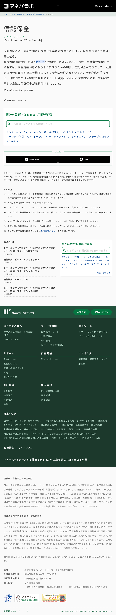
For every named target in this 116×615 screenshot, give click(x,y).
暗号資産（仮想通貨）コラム (93, 359)
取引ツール (85, 326)
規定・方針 (10, 413)
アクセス (8, 399)
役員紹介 (8, 395)
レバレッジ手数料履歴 (52, 344)
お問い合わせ (10, 376)
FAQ (6, 372)
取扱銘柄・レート (50, 331)
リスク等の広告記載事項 (53, 429)
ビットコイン (79, 136)
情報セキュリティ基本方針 (65, 438)
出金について (10, 363)
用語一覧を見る (103, 273)
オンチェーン (13, 132)
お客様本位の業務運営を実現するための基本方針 (69, 420)
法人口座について (50, 359)
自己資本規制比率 (50, 390)
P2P (28, 136)
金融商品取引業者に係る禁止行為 (20, 429)
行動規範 (102, 420)
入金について (10, 359)
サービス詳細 (49, 326)
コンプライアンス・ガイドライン (20, 424)
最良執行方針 (90, 429)
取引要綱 (45, 340)
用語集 (82, 363)
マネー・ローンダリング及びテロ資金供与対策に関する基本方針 (64, 433)
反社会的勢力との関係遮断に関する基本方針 (26, 438)
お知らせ (81, 312)
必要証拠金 (46, 336)
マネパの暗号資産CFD (19, 333)
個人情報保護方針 (49, 424)
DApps (27, 132)
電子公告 (45, 399)
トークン (39, 136)
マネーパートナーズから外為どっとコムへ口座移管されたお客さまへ (44, 459)
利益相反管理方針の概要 (16, 433)
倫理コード (74, 429)
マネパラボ (8, 14)
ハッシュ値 (40, 132)
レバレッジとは (11, 339)
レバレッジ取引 (15, 136)
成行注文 (54, 132)
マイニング (12, 140)
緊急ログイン (101, 312)
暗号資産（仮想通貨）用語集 (29, 14)
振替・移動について (14, 367)
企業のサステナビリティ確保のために (23, 420)
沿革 (6, 404)
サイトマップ (25, 447)
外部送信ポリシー (49, 231)
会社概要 (9, 385)
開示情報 (46, 385)
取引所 (40, 62)
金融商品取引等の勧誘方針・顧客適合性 (82, 424)
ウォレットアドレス (57, 136)
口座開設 (46, 353)
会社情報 (9, 447)
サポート (9, 353)
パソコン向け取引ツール (91, 336)
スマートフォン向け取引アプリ (94, 331)
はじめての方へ (13, 326)
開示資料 (45, 395)
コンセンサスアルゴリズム (76, 132)
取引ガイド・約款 (91, 438)
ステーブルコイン (99, 136)
